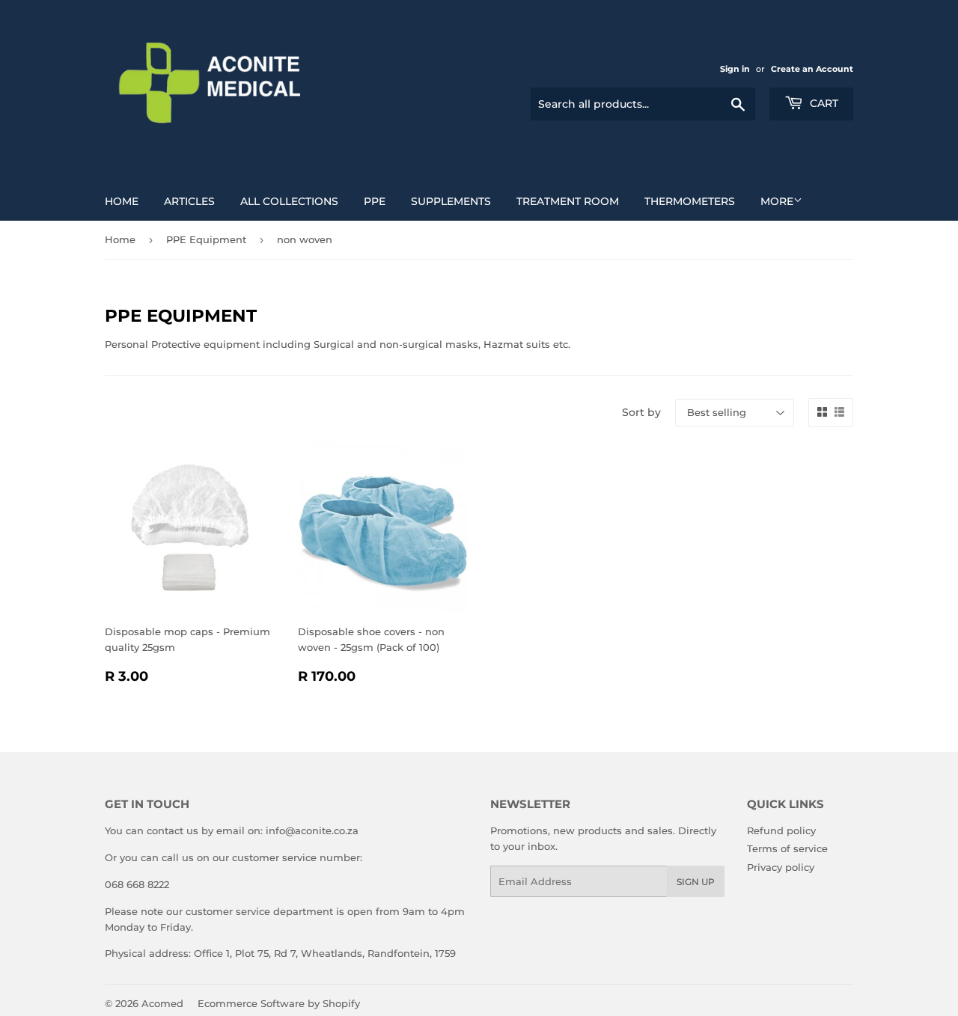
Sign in (735, 69)
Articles (189, 201)
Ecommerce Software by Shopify (279, 1003)
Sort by (641, 412)
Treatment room (567, 201)
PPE (374, 201)
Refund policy (781, 830)
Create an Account (812, 69)
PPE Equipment (206, 239)
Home (121, 201)
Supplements (451, 201)
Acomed (162, 1003)
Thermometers (689, 201)
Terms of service (787, 848)
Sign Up (696, 881)
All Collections (289, 201)
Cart (822, 103)
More (776, 201)
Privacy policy (780, 867)
